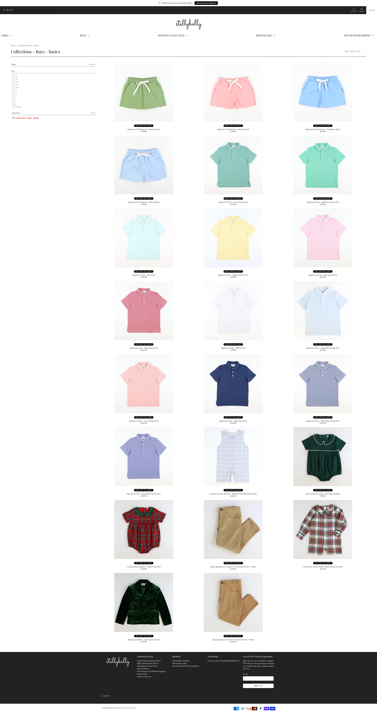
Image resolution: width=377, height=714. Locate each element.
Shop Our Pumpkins (206, 3)
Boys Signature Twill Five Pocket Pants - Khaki (233, 640)
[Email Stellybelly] (12, 10)
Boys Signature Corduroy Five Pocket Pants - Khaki (233, 567)
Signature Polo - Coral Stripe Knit (143, 421)
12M (16, 84)
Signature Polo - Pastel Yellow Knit (233, 275)
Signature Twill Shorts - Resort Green (144, 129)
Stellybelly (111, 708)
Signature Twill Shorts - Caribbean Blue (323, 129)
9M (16, 82)
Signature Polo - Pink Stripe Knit (323, 275)
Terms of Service (144, 677)
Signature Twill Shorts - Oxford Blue (143, 202)
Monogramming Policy (147, 666)
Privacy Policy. (121, 708)
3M (16, 76)
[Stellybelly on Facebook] (4, 10)
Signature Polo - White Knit (233, 348)
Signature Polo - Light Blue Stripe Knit (322, 348)
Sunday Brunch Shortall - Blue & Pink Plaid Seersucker (233, 494)
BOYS (83, 35)
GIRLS (4, 35)
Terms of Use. (131, 708)
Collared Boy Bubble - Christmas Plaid (144, 567)
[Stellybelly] (189, 24)
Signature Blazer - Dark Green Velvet (144, 640)
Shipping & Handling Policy (149, 661)
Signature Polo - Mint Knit (143, 275)
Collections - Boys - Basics (28, 45)
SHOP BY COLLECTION (171, 35)
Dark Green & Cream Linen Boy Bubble (323, 494)
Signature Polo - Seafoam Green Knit (323, 202)
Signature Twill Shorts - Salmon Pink (233, 129)
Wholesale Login (179, 663)
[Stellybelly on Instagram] (8, 10)
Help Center (142, 674)
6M (16, 79)
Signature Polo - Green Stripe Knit (233, 202)
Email (246, 674)
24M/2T (18, 107)
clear (93, 113)
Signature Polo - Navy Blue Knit (233, 421)
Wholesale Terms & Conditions (185, 666)
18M (17, 87)
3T (16, 90)
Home (13, 45)
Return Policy (143, 669)
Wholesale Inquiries (181, 661)
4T (16, 93)
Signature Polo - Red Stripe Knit (144, 348)
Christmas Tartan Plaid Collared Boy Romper (323, 567)
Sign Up (258, 685)
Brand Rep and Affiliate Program (151, 671)
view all (91, 64)
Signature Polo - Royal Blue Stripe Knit (144, 494)
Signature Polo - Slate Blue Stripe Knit (322, 421)
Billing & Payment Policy (148, 663)
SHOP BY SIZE (264, 35)
